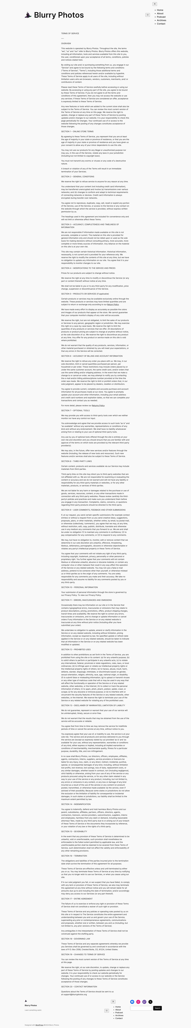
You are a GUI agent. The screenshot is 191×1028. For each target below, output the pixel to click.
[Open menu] (147, 15)
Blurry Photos (59, 15)
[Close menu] (155, 4)
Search (157, 1008)
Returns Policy (98, 405)
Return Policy (113, 304)
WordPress (39, 1025)
